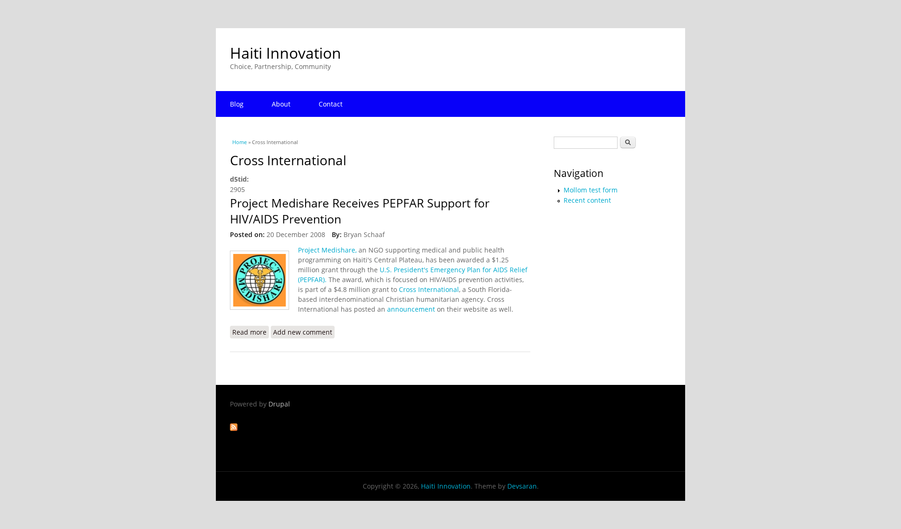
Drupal (279, 403)
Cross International (429, 289)
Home (239, 142)
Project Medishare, (327, 249)
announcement (412, 309)
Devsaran (522, 486)
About (281, 104)
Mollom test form (591, 189)
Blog (237, 104)
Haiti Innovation (285, 53)
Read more (250, 332)
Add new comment (302, 332)
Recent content (587, 200)
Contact (331, 104)
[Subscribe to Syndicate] (233, 428)
